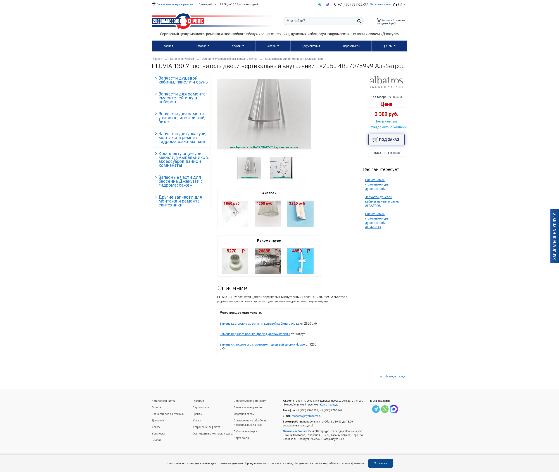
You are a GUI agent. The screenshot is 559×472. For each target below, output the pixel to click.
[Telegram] (376, 409)
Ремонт (156, 440)
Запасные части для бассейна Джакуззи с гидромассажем (181, 181)
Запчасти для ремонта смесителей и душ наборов (182, 97)
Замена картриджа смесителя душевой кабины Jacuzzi (260, 323)
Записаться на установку (250, 400)
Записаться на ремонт (248, 407)
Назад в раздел (396, 376)
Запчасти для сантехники (168, 414)
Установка (158, 433)
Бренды (387, 46)
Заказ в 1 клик (386, 153)
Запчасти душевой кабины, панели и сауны (184, 80)
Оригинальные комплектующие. (213, 433)
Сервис (271, 46)
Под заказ (389, 140)
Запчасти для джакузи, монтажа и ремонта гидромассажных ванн (182, 137)
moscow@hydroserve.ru (306, 415)
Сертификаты (351, 46)
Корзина (386, 20)
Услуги (236, 46)
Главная (168, 46)
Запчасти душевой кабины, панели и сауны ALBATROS (382, 201)
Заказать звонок (380, 4)
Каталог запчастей (164, 400)
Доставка (158, 420)
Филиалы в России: (295, 431)
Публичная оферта (245, 431)
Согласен (380, 463)
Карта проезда (329, 404)
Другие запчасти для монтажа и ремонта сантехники (180, 201)
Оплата (156, 407)
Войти (401, 4)
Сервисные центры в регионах (175, 4)
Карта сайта (241, 438)
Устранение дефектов (207, 427)
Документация (311, 46)
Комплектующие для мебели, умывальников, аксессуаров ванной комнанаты (184, 159)
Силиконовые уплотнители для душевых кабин (377, 184)
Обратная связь (244, 414)
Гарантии (198, 400)
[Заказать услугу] (554, 236)
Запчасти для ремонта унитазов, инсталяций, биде (182, 117)
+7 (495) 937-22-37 (353, 4)
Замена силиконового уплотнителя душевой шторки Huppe (262, 344)
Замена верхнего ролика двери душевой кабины (255, 334)
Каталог (201, 46)
